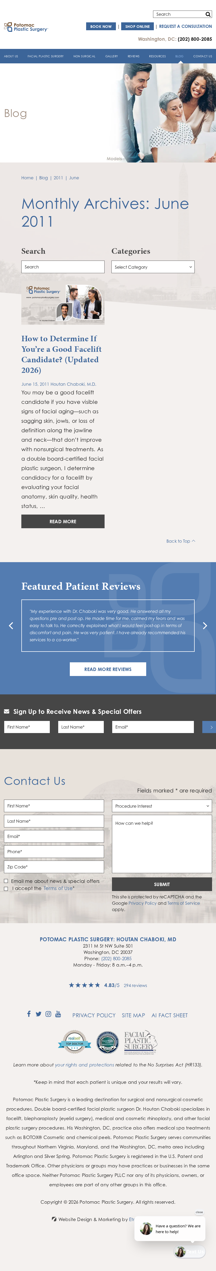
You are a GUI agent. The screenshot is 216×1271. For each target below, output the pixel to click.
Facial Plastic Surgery (45, 56)
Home (27, 177)
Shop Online (137, 26)
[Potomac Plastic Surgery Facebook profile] (29, 1015)
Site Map (133, 1015)
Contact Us (202, 56)
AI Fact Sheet (169, 1015)
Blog (179, 56)
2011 (58, 177)
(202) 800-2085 (116, 958)
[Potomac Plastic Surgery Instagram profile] (48, 1015)
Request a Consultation (185, 26)
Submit (162, 884)
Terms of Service (184, 903)
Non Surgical (84, 56)
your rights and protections (84, 1064)
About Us (11, 56)
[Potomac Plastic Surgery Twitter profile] (38, 1015)
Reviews (134, 56)
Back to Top (178, 541)
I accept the (26, 888)
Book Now (101, 26)
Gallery (111, 56)
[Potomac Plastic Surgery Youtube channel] (58, 1015)
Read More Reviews (107, 669)
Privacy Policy (143, 903)
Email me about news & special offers (55, 881)
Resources (157, 56)
